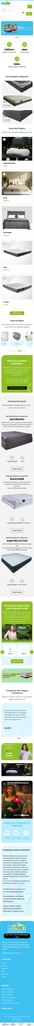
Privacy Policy (17, 1018)
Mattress (4, 968)
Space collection (7, 989)
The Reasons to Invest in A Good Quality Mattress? (14, 890)
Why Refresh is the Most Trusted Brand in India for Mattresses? (13, 899)
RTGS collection (7, 1000)
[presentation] (2, 652)
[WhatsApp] (30, 371)
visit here (21, 883)
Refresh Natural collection (10, 1003)
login (29, 14)
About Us (4, 966)
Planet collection (7, 995)
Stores (3, 977)
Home (3, 963)
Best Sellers (5, 974)
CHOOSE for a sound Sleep (17, 388)
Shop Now (23, 89)
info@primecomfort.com (11, 953)
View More (17, 313)
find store (17, 661)
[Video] (30, 379)
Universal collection (8, 997)
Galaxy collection (7, 992)
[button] (14, 37)
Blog (3, 971)
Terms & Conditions (17, 1020)
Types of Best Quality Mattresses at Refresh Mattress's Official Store (13, 908)
